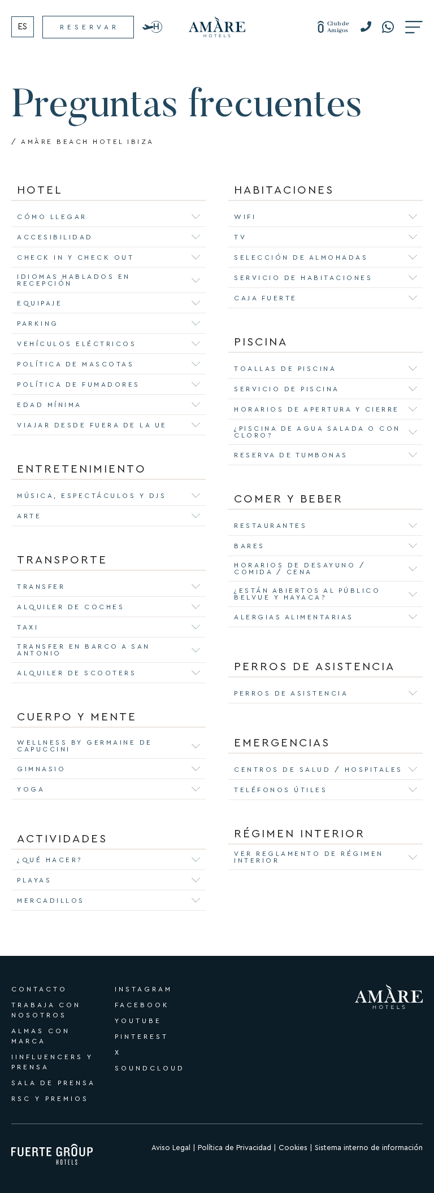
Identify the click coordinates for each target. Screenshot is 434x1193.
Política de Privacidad (234, 1147)
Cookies (293, 1147)
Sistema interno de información (369, 1147)
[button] (369, 27)
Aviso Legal (170, 1147)
